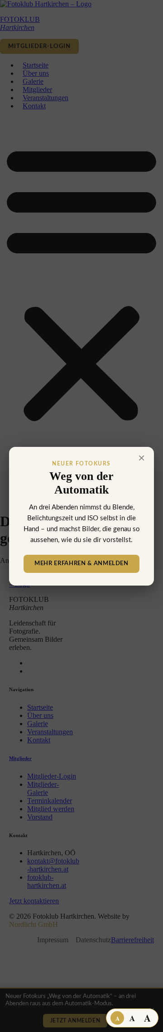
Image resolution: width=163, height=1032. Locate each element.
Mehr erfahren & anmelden (81, 564)
